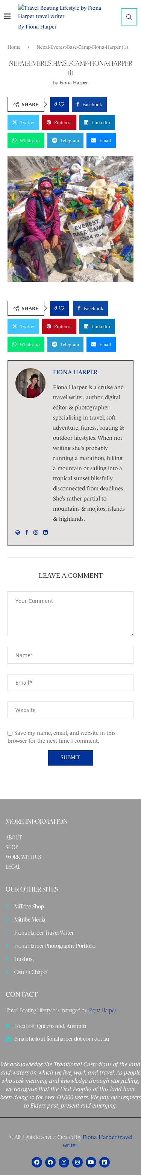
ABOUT (14, 837)
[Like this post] (61, 104)
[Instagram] (64, 1162)
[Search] (129, 16)
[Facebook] (37, 1162)
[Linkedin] (104, 1162)
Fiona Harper (73, 82)
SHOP (12, 847)
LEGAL (13, 866)
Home (14, 47)
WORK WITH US (23, 857)
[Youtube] (91, 1162)
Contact (22, 994)
